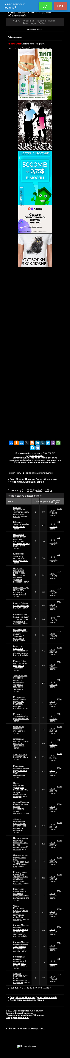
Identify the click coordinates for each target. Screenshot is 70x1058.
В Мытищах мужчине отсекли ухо (19, 728)
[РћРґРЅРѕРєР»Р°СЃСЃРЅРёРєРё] (16, 443)
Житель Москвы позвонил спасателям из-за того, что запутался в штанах (21, 930)
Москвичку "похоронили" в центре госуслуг (21, 716)
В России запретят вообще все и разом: (21, 524)
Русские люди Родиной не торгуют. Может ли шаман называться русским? (20, 877)
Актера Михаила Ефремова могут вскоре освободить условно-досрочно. (21, 807)
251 (47, 490)
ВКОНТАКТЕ (49, 453)
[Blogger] (32, 443)
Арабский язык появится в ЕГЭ (20, 755)
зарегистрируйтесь (44, 473)
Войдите (27, 473)
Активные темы (34, 29)
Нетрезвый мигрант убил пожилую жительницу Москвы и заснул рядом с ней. (21, 540)
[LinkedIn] (37, 443)
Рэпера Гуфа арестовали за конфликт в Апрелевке (20, 664)
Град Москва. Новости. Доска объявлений (33, 479)
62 (31, 490)
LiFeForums (36, 1011)
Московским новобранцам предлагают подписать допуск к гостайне (19, 702)
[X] (27, 443)
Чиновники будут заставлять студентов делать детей (21, 590)
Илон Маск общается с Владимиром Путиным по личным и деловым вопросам (19, 575)
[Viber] (53, 443)
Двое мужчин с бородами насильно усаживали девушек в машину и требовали (20, 682)
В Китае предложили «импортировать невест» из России (21, 512)
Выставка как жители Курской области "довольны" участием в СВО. (20, 635)
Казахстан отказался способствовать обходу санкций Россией (21, 650)
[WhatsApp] (58, 443)
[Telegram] (37, 447)
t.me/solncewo (44, 48)
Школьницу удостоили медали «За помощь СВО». (20, 557)
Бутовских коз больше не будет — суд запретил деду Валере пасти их (21, 619)
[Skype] (32, 447)
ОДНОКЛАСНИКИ (35, 455)
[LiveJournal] (42, 443)
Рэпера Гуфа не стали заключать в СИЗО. (21, 605)
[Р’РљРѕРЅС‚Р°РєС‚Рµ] (11, 443)
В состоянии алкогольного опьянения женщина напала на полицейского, (21, 893)
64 (37, 490)
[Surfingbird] (48, 443)
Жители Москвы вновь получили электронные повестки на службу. (21, 946)
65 (40, 490)
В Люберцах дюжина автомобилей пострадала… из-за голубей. (20, 961)
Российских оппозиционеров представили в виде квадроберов (21, 770)
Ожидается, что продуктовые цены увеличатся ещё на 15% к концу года (21, 860)
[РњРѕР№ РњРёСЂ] (21, 443)
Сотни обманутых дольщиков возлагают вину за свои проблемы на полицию (20, 790)
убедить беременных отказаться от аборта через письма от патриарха (19, 824)
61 (28, 490)
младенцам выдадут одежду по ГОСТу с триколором (21, 742)
